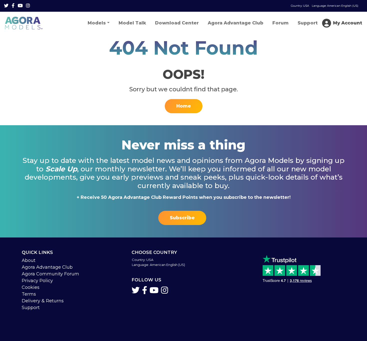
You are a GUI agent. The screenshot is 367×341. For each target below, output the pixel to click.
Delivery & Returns (43, 301)
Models (97, 23)
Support (308, 23)
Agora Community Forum (50, 274)
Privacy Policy (37, 280)
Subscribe (182, 218)
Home (183, 106)
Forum (280, 23)
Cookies (30, 287)
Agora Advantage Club (235, 23)
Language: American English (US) (324, 5)
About (28, 260)
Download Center (177, 23)
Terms (29, 294)
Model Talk (132, 23)
